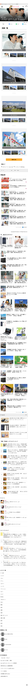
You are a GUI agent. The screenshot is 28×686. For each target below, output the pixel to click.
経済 (1, 623)
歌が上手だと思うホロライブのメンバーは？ (13, 506)
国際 (1, 610)
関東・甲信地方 (3, 17)
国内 (1, 607)
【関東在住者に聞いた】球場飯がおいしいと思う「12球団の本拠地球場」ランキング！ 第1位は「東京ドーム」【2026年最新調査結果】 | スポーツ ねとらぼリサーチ (14, 536)
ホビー (2, 591)
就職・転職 (3, 618)
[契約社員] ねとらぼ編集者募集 (7, 665)
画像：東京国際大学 (14, 147)
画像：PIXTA (25, 22)
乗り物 (2, 596)
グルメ (2, 578)
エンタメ (2, 575)
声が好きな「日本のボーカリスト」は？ (12, 501)
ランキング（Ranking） (20, 166)
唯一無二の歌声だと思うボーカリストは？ (13, 524)
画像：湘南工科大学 (14, 82)
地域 (1, 612)
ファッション (3, 588)
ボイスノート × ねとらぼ (8, 166)
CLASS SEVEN (8, 644)
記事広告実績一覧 (4, 676)
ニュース (2, 586)
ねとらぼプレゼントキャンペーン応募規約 (9, 663)
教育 (1, 620)
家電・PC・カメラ (4, 615)
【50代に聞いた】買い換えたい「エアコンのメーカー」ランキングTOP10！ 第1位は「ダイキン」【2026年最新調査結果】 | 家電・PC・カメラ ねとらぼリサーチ (14, 550)
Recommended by (19, 227)
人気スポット (3, 599)
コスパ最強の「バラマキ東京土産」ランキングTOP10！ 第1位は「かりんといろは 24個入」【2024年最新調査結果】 (16, 469)
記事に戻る (14, 159)
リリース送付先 (4, 671)
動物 (1, 604)
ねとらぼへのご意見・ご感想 (6, 660)
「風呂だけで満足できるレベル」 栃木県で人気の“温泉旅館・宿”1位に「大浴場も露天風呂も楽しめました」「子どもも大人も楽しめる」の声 (17, 463)
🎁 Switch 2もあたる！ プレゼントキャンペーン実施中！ (9, 4)
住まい (2, 602)
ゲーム (2, 580)
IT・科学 (2, 573)
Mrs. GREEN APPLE (9, 634)
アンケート (2, 498)
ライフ (2, 594)
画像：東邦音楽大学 (14, 115)
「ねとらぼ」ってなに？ (5, 657)
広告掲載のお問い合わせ (5, 673)
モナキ (6, 649)
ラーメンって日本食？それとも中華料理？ (13, 512)
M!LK (6, 639)
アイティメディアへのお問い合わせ (7, 668)
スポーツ (2, 583)
